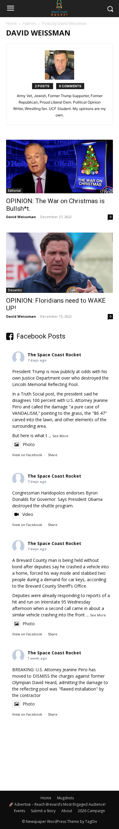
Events (19, 810)
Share (52, 454)
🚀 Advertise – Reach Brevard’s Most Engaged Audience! (57, 804)
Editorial (14, 190)
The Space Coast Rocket (54, 355)
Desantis (15, 290)
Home (11, 23)
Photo (29, 444)
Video (27, 514)
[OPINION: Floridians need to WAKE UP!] (59, 263)
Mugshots (65, 798)
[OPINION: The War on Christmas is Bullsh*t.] (59, 166)
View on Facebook (27, 454)
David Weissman (21, 216)
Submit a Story (43, 810)
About (66, 810)
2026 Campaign (91, 810)
